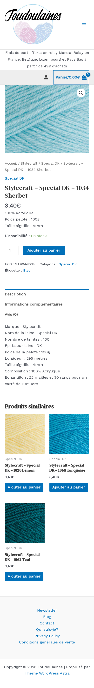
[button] (81, 93)
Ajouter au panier (43, 250)
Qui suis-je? (47, 629)
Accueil (11, 163)
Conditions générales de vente (47, 642)
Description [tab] (15, 294)
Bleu (26, 270)
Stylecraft (29, 163)
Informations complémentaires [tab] (34, 304)
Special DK (50, 163)
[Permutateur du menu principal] (84, 25)
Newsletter (47, 610)
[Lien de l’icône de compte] (46, 77)
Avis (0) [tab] (11, 314)
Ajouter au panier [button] (24, 487)
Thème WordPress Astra (47, 673)
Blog (47, 616)
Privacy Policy (47, 636)
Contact (47, 623)
